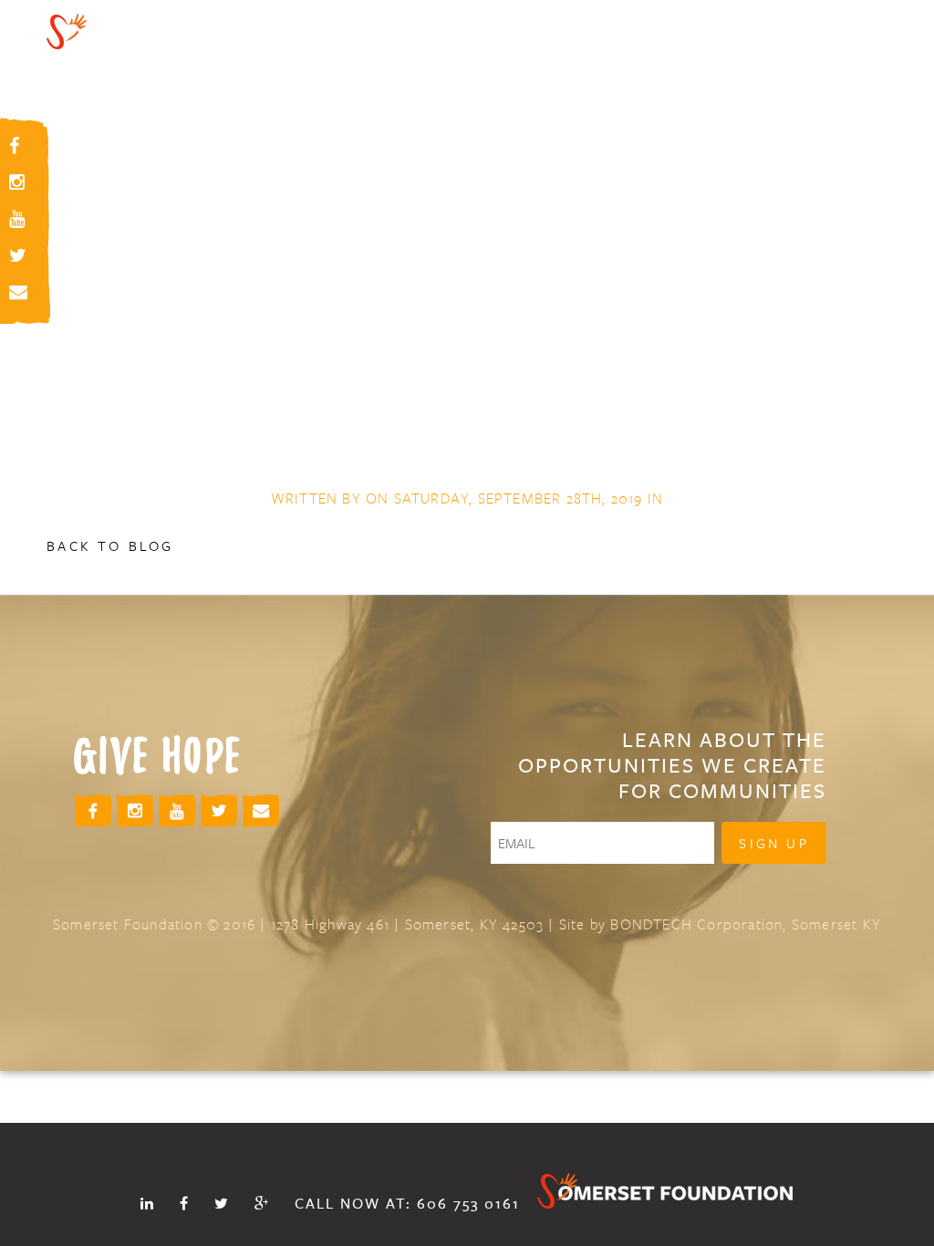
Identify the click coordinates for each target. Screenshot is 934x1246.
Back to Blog (110, 545)
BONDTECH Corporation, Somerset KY (745, 924)
